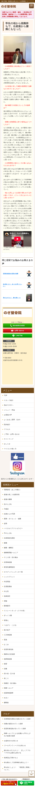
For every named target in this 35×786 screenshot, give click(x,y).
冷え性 (6, 591)
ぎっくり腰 (8, 615)
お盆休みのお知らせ (11, 741)
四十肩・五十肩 (9, 673)
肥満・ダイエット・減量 (12, 519)
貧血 (5, 639)
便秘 (5, 601)
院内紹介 (7, 424)
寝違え (6, 620)
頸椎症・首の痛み (10, 683)
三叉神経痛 (8, 635)
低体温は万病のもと (11, 757)
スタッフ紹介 (8, 400)
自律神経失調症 (9, 538)
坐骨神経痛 (8, 562)
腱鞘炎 (6, 702)
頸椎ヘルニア (8, 688)
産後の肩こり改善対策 (12, 494)
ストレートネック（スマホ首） (15, 610)
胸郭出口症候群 (9, 654)
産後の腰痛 (8, 499)
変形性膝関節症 (9, 567)
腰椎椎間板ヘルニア (11, 552)
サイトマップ (8, 439)
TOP (5, 395)
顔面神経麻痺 (8, 693)
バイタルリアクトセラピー (13, 528)
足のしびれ (8, 504)
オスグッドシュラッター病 (13, 572)
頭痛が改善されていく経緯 (13, 724)
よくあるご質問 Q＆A (12, 419)
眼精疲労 (7, 606)
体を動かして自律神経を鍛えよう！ (16, 762)
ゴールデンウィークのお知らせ (15, 745)
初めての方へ (8, 405)
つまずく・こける (10, 625)
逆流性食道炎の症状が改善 (10, 273)
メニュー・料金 (9, 410)
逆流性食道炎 (8, 649)
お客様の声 (8, 415)
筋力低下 (7, 630)
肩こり (6, 678)
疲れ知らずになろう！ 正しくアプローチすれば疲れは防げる (17, 752)
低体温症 (7, 596)
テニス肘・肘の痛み (11, 557)
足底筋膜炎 (8, 586)
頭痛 (5, 669)
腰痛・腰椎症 (8, 548)
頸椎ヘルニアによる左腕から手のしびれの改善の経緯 (17, 735)
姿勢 (5, 523)
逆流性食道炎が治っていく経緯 (15, 728)
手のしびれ (8, 533)
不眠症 (6, 509)
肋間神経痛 (8, 659)
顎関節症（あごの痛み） (12, 489)
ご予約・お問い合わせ (12, 434)
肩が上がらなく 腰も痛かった (12, 297)
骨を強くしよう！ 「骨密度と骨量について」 (17, 768)
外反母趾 (7, 581)
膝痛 (5, 543)
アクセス (7, 429)
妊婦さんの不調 (9, 514)
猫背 (5, 664)
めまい (6, 698)
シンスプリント (9, 577)
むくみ (6, 644)
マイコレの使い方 (10, 449)
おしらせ (7, 444)
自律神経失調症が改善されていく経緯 (17, 719)
